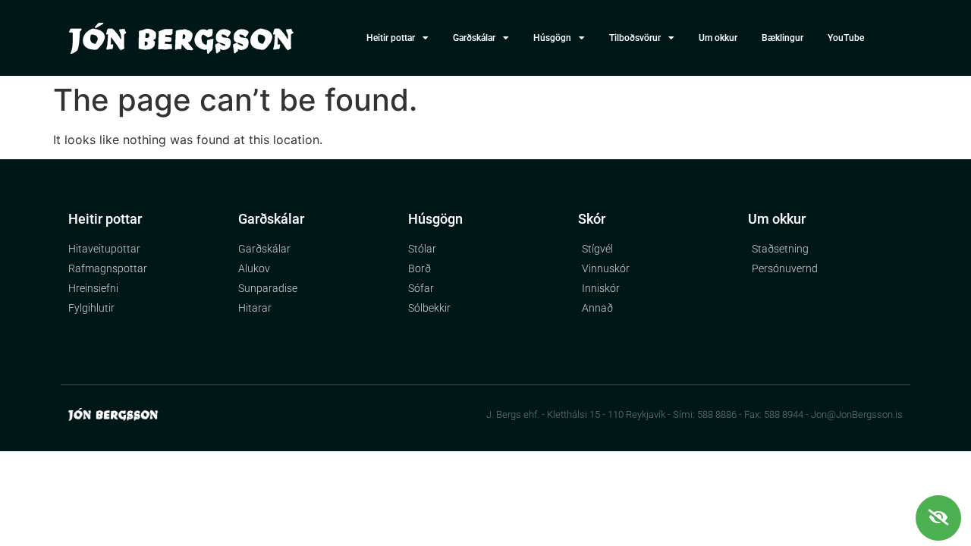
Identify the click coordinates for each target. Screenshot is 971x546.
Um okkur (718, 38)
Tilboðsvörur (635, 38)
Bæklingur (782, 38)
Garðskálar (474, 38)
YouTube (846, 38)
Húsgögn (552, 38)
